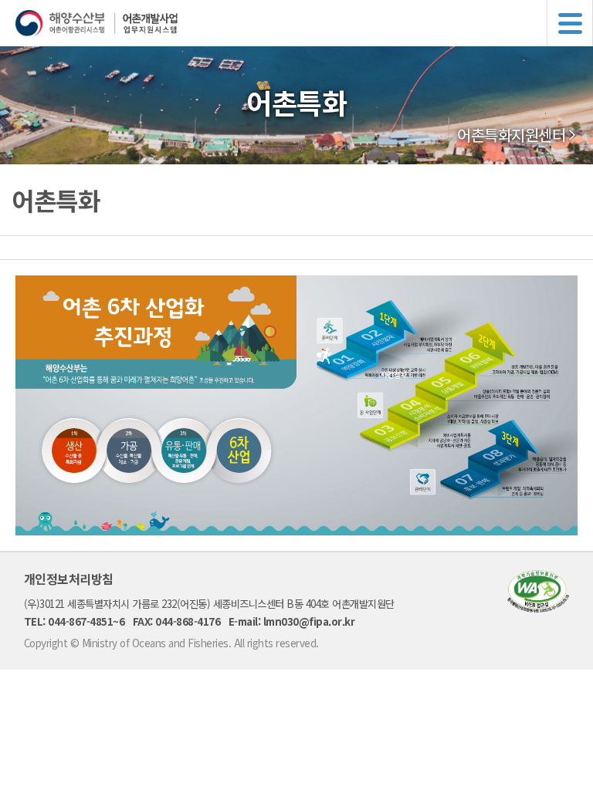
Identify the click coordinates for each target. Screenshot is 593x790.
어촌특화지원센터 (511, 135)
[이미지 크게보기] (296, 530)
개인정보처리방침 (69, 579)
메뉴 (570, 23)
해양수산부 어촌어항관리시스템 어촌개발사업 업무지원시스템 (304, 23)
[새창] (538, 607)
